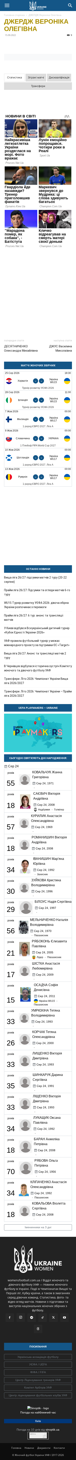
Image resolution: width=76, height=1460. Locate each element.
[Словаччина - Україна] (38, 438)
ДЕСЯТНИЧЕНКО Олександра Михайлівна (21, 348)
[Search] (70, 5)
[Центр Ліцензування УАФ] (38, 1380)
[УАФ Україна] (38, 1357)
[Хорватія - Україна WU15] (38, 380)
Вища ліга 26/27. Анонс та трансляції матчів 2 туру (35, 655)
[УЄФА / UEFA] (38, 1364)
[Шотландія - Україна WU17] (38, 457)
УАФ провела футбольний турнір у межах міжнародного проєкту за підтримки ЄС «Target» (37, 643)
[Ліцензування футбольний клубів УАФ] (38, 1395)
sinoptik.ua (52, 1429)
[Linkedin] (55, 44)
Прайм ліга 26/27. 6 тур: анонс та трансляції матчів (33, 617)
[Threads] (38, 1329)
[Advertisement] (38, 291)
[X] (27, 44)
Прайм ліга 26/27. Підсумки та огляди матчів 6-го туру (37, 592)
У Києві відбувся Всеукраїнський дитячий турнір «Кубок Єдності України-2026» (37, 630)
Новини (29, 1448)
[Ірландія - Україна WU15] (38, 400)
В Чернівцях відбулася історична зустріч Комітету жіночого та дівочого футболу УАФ (38, 668)
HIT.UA (33, 1434)
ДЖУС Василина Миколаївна (60, 348)
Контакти (59, 1448)
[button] (6, 5)
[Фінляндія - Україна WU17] (38, 419)
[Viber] (36, 44)
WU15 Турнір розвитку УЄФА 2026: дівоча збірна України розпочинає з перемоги (36, 605)
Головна (16, 1448)
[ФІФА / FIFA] (38, 1372)
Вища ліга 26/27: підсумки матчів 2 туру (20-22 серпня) (35, 579)
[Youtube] (64, 1318)
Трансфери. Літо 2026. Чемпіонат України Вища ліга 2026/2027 (36, 681)
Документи (43, 1448)
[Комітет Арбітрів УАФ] (38, 1388)
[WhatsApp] (45, 44)
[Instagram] (21, 1317)
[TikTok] (43, 1318)
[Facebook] (8, 44)
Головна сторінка (14, 15)
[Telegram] (17, 44)
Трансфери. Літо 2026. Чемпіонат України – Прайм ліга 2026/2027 (38, 693)
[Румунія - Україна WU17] (38, 476)
